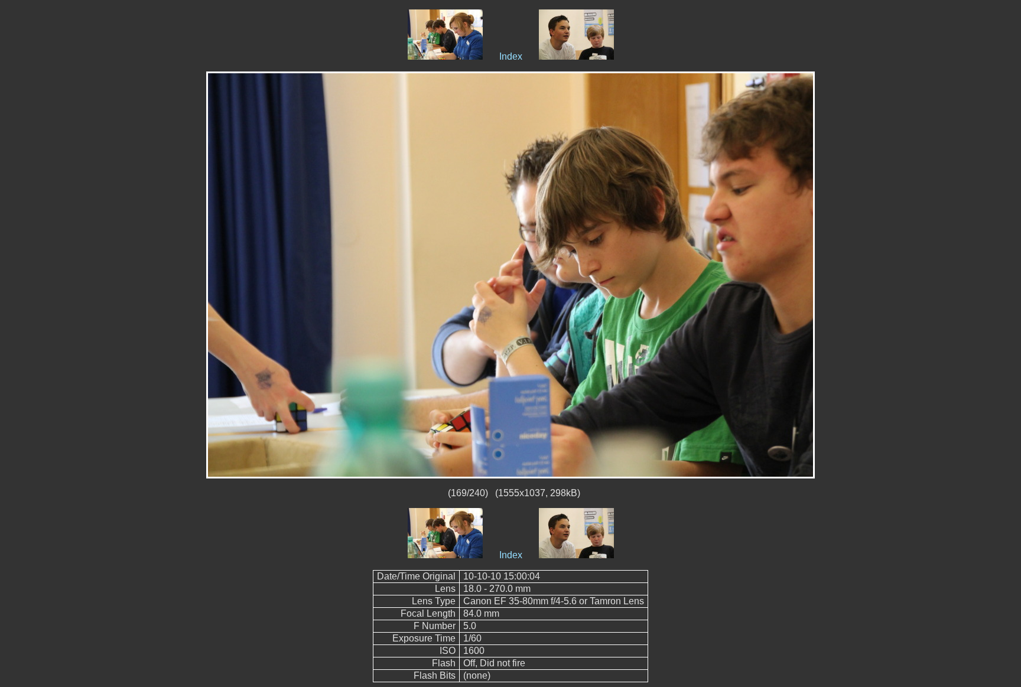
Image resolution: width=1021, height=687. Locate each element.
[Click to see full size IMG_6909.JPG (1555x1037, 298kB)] (510, 274)
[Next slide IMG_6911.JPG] (576, 56)
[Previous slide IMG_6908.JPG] (445, 56)
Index (510, 56)
